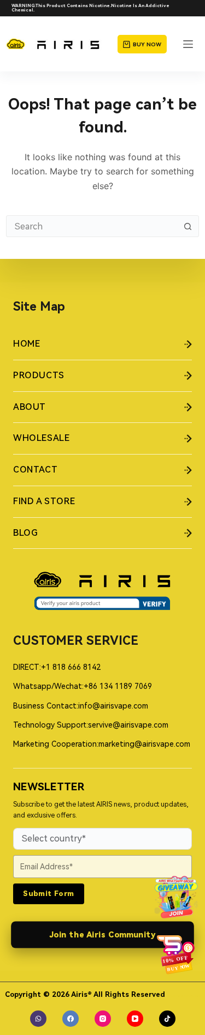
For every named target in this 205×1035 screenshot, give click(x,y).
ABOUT (29, 407)
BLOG (25, 533)
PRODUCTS (39, 375)
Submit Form (48, 893)
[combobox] (92, 226)
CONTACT (35, 469)
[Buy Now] (176, 954)
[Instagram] (103, 1018)
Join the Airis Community (102, 934)
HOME (26, 343)
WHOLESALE (41, 438)
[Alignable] (38, 1018)
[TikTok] (167, 1018)
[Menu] (188, 44)
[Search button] (188, 226)
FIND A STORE (44, 501)
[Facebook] (70, 1018)
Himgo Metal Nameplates (184, 995)
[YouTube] (135, 1018)
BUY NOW (147, 44)
